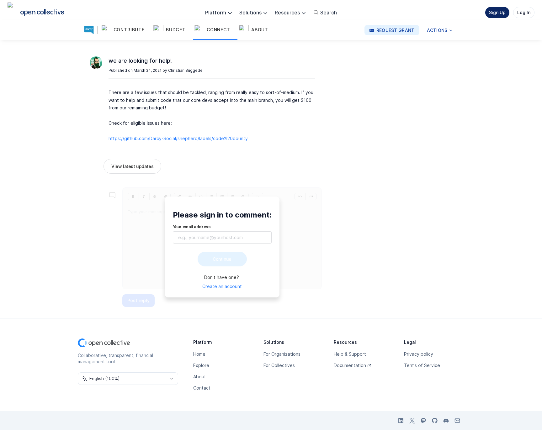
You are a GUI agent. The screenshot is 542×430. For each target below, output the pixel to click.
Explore (201, 365)
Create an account (222, 286)
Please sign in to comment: (222, 214)
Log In (523, 12)
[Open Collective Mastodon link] (423, 420)
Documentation (350, 365)
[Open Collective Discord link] (446, 420)
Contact (201, 388)
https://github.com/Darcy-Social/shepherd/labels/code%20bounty (178, 138)
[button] (126, 30)
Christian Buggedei (186, 70)
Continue (222, 259)
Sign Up (497, 12)
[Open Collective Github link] (434, 420)
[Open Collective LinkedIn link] (400, 420)
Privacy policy (418, 354)
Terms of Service (422, 365)
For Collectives (279, 365)
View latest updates (132, 166)
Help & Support (350, 354)
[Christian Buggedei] (96, 62)
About (199, 376)
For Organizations (281, 354)
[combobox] (128, 378)
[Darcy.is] (90, 30)
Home (199, 354)
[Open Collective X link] (412, 420)
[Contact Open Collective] (457, 420)
